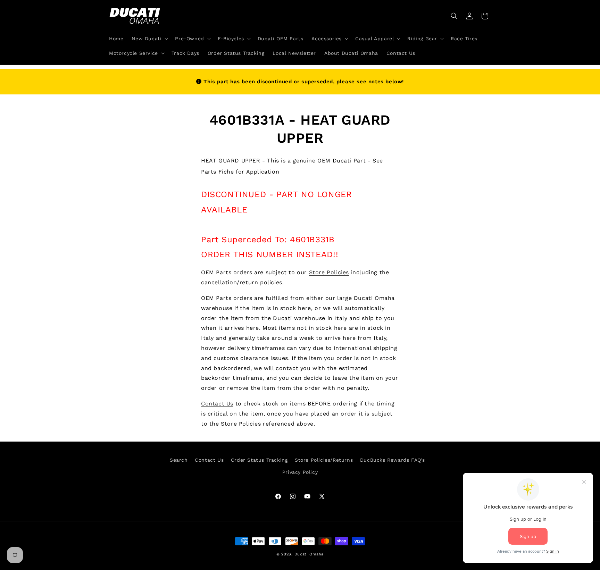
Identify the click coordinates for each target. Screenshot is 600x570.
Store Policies (329, 272)
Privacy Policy (300, 472)
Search (179, 460)
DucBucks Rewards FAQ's (392, 460)
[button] (149, 38)
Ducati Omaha (309, 554)
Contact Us (217, 403)
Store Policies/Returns (324, 460)
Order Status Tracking (259, 460)
